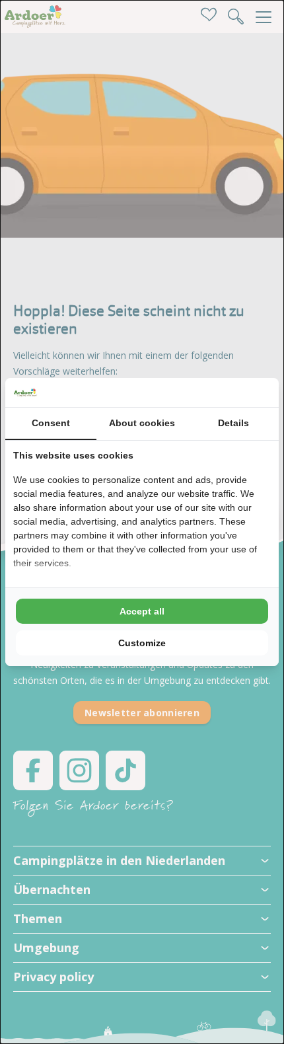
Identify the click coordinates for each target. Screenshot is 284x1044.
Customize (142, 643)
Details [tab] (233, 423)
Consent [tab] (51, 423)
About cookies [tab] (142, 423)
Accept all (142, 611)
